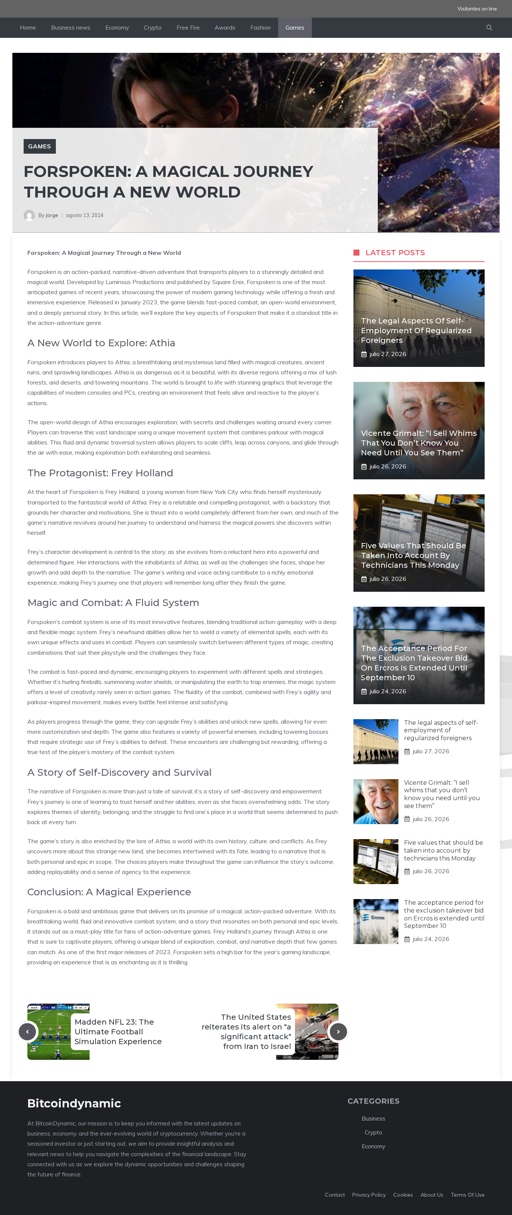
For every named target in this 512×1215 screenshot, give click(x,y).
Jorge (52, 215)
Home (28, 27)
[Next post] (338, 1031)
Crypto (153, 27)
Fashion (260, 27)
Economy (117, 27)
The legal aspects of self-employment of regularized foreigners (416, 330)
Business (373, 1118)
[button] (489, 28)
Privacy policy (369, 1194)
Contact (335, 1194)
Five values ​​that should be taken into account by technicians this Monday (413, 555)
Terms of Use (468, 1194)
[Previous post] (27, 1031)
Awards (225, 27)
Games (295, 27)
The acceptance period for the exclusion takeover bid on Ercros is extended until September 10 (444, 914)
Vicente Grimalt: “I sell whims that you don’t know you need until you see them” (419, 443)
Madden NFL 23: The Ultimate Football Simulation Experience (118, 1031)
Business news (70, 27)
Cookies (403, 1194)
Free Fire (188, 27)
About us (432, 1194)
